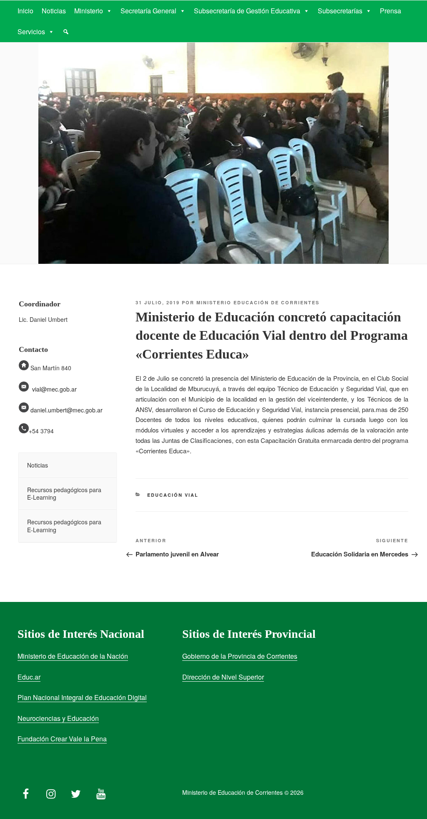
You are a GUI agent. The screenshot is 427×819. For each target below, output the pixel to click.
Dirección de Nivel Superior (223, 677)
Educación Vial (172, 495)
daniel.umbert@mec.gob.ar (66, 410)
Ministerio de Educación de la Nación (73, 656)
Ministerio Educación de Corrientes (257, 302)
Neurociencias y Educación (58, 718)
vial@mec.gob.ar (54, 389)
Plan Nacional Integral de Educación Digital (82, 697)
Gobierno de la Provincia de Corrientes (239, 656)
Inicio (25, 10)
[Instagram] (51, 792)
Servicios (31, 31)
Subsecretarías (340, 10)
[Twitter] (76, 792)
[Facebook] (26, 792)
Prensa (390, 10)
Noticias (54, 10)
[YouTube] (101, 792)
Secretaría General (148, 10)
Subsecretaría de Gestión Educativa (247, 10)
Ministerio (88, 10)
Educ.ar (29, 677)
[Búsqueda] (65, 31)
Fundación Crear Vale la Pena (62, 738)
